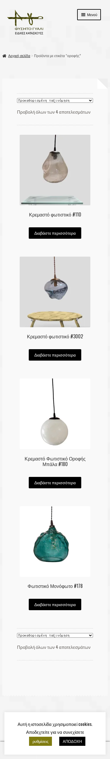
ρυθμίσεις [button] (40, 741)
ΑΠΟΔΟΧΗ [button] (72, 741)
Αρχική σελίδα (19, 55)
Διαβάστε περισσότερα (55, 233)
